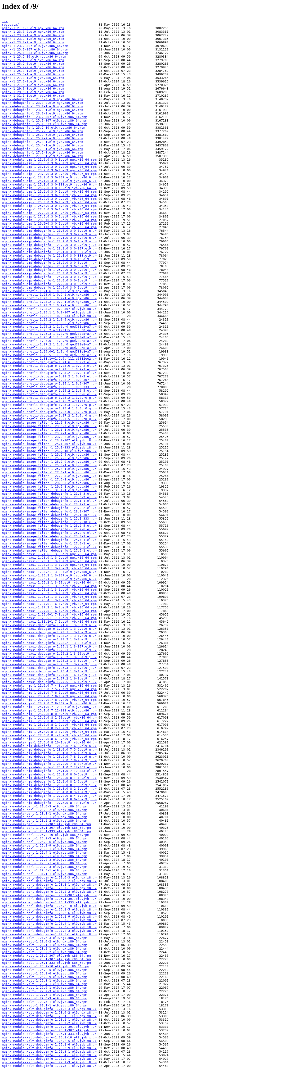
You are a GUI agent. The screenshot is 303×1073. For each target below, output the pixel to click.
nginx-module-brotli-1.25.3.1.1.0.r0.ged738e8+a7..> (49, 333)
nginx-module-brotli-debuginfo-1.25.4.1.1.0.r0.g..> (49, 408)
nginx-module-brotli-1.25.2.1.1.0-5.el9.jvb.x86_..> (49, 319)
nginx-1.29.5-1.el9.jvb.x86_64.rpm (33, 92)
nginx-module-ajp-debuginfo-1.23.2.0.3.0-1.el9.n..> (49, 241)
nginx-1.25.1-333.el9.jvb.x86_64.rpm (35, 53)
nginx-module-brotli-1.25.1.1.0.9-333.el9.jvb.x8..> (49, 316)
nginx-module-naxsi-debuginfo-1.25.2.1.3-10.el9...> (49, 653)
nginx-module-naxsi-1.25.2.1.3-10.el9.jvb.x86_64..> (49, 582)
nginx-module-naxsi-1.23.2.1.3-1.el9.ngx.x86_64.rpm (49, 564)
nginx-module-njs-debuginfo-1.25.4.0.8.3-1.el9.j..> (49, 792)
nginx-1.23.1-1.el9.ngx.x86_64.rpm (33, 35)
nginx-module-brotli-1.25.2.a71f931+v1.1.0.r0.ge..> (49, 330)
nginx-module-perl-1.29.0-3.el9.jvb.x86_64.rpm (44, 867)
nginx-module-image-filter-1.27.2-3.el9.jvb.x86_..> (49, 476)
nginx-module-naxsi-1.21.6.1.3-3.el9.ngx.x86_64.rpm (49, 554)
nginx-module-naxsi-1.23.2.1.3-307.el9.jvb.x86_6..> (49, 572)
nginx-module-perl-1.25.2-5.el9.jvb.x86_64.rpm (44, 838)
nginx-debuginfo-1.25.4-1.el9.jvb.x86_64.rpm (42, 145)
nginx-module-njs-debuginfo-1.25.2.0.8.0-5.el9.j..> (49, 774)
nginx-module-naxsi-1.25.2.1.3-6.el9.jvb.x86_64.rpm (49, 589)
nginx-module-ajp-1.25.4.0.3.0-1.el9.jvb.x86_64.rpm (49, 206)
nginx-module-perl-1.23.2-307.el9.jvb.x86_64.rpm (46, 824)
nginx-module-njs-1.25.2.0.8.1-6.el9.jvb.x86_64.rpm (49, 721)
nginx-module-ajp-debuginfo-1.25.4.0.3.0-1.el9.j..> (49, 277)
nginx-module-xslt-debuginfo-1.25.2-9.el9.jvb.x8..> (49, 1048)
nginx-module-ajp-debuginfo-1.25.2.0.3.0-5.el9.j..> (49, 262)
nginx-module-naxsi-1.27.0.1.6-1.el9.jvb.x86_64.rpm (49, 604)
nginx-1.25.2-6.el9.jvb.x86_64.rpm (33, 63)
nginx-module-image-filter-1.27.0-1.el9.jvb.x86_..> (49, 472)
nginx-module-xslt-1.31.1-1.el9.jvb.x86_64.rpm (44, 1005)
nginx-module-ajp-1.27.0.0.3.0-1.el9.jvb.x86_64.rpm (49, 209)
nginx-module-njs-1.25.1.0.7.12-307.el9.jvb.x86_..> (49, 707)
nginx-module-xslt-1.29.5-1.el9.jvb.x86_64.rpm (44, 1002)
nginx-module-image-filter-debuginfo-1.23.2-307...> (49, 511)
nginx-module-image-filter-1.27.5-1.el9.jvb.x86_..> (49, 479)
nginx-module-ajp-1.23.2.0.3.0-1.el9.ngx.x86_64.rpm (49, 170)
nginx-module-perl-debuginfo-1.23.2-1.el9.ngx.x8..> (49, 888)
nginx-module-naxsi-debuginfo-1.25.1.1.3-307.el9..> (49, 646)
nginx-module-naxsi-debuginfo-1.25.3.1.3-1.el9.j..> (49, 668)
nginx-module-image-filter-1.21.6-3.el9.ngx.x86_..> (49, 422)
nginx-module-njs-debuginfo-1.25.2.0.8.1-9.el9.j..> (49, 785)
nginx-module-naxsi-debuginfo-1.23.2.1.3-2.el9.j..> (49, 639)
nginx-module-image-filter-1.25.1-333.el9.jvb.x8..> (49, 447)
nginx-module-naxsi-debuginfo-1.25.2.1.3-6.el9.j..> (49, 660)
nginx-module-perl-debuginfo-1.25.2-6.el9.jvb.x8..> (49, 913)
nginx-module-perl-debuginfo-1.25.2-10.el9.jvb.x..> (49, 906)
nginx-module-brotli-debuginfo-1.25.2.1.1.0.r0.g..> (49, 397)
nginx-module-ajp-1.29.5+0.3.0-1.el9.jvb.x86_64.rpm (49, 223)
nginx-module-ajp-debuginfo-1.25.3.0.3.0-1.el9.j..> (49, 273)
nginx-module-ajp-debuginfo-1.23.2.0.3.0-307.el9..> (49, 248)
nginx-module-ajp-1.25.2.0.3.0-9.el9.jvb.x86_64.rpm (49, 198)
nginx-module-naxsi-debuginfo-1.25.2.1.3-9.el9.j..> (49, 664)
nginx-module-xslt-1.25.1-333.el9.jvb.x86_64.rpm (46, 962)
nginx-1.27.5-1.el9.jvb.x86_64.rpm (33, 85)
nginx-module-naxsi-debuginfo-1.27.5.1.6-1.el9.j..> (49, 682)
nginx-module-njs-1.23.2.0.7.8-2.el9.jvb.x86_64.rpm (49, 700)
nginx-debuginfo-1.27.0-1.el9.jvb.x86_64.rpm (42, 149)
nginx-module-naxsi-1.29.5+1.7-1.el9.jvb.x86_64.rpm (49, 618)
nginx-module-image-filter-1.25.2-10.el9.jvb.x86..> (49, 451)
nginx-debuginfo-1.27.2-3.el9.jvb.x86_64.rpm (42, 152)
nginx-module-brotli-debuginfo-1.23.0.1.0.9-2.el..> (49, 365)
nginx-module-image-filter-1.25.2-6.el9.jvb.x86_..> (49, 458)
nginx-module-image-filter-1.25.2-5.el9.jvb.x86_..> (49, 454)
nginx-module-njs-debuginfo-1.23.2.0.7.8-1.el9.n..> (49, 756)
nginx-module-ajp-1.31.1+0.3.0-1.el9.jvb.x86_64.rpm (49, 227)
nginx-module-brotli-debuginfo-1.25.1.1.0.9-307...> (49, 383)
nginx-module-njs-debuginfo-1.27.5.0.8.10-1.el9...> (49, 803)
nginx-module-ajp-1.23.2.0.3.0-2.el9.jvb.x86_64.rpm (49, 174)
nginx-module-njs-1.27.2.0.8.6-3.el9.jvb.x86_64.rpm (49, 739)
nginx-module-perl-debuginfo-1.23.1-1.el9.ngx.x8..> (49, 884)
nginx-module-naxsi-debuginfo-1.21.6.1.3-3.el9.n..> (49, 625)
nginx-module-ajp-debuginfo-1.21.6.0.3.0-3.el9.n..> (49, 230)
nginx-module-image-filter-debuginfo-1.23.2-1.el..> (49, 504)
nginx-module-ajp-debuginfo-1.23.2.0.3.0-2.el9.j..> (49, 245)
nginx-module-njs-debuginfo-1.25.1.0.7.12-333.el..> (49, 771)
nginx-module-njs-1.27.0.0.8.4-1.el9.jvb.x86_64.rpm (49, 735)
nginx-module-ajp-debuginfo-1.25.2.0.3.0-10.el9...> (49, 259)
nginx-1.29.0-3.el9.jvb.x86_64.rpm (33, 88)
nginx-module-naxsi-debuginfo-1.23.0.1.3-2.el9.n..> (49, 628)
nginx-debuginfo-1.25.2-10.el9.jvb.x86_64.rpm (43, 127)
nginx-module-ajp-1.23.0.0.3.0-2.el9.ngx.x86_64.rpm (49, 163)
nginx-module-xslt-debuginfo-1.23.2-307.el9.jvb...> (49, 1026)
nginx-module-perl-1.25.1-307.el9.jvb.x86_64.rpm (46, 827)
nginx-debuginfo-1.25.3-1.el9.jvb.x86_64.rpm (42, 142)
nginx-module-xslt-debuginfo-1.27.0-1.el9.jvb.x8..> (49, 1058)
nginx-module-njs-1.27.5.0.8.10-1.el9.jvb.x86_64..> (49, 742)
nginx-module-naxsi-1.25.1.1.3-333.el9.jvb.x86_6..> (49, 579)
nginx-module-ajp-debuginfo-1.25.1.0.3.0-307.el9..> (49, 252)
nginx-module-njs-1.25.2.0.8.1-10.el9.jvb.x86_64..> (49, 717)
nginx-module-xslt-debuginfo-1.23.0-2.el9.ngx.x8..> (49, 1012)
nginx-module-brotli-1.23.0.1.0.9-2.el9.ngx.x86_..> (49, 294)
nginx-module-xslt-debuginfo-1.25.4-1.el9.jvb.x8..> (49, 1055)
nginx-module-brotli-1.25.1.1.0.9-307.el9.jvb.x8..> (49, 312)
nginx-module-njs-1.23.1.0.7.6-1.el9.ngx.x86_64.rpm (49, 692)
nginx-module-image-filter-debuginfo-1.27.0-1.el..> (49, 543)
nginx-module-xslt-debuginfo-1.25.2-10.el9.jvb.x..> (49, 1037)
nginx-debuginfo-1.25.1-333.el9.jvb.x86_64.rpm (44, 124)
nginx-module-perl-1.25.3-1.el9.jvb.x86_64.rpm (44, 849)
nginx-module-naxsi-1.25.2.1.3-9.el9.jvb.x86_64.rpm (49, 593)
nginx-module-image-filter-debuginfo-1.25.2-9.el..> (49, 532)
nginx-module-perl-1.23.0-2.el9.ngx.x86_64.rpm (44, 810)
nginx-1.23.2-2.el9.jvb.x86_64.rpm (33, 42)
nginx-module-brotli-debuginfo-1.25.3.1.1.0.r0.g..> (49, 405)
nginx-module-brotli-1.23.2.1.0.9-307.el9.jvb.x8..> (49, 309)
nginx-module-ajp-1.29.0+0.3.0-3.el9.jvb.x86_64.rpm (49, 220)
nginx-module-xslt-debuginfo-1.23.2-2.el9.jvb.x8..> (49, 1023)
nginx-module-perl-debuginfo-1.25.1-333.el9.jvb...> (49, 902)
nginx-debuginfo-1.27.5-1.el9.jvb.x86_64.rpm (42, 156)
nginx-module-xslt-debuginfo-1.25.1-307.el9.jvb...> (49, 1030)
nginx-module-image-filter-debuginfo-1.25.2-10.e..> (49, 522)
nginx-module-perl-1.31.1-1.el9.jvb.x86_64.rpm (44, 874)
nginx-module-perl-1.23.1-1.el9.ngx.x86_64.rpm (44, 813)
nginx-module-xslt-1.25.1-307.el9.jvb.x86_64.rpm (46, 959)
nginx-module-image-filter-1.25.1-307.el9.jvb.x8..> (49, 444)
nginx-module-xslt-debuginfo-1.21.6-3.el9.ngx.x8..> (49, 1009)
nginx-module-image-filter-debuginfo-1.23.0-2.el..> (49, 497)
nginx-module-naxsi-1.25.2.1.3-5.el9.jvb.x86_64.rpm (49, 586)
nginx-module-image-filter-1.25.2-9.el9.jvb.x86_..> (49, 461)
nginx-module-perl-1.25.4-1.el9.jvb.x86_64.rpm (44, 852)
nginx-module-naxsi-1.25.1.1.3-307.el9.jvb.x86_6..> (49, 575)
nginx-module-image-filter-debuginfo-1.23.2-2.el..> (49, 508)
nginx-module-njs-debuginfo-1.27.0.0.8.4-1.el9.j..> (49, 795)
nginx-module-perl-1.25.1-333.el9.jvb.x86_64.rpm (46, 831)
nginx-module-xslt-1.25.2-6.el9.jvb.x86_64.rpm (44, 973)
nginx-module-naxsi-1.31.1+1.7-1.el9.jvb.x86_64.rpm (49, 621)
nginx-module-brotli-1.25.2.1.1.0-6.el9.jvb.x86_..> (49, 323)
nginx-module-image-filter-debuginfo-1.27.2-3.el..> (49, 547)
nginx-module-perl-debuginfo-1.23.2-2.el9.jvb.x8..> (49, 891)
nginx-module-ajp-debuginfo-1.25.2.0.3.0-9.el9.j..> (49, 270)
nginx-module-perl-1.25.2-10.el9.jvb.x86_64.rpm (45, 835)
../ (5, 21)
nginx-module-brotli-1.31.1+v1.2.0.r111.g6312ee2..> (49, 358)
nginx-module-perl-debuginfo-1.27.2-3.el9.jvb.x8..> (49, 931)
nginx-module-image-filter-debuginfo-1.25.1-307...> (49, 515)
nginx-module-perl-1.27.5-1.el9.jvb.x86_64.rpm (44, 863)
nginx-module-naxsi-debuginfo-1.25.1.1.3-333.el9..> (49, 650)
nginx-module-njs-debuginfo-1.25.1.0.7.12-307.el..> (49, 767)
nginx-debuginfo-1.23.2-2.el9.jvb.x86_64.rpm (42, 113)
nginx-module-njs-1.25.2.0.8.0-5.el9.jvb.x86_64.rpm (49, 714)
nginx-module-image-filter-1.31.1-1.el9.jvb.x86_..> (49, 490)
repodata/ (10, 24)
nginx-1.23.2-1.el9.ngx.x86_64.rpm (33, 39)
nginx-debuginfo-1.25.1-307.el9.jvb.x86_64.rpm (44, 120)
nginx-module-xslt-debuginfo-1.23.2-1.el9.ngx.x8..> (49, 1019)
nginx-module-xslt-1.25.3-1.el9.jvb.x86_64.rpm (44, 980)
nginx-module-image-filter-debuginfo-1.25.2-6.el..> (49, 529)
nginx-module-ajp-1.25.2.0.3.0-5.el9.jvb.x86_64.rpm (49, 191)
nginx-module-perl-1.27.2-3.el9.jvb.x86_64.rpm (44, 859)
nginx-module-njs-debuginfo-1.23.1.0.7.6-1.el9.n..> (49, 753)
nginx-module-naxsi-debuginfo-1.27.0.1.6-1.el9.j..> (49, 675)
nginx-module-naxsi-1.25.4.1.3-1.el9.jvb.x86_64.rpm (49, 600)
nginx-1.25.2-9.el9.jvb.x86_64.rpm (33, 67)
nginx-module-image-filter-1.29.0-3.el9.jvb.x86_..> (49, 483)
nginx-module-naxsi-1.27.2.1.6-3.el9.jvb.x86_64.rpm (49, 607)
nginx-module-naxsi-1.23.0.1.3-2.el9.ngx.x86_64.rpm (49, 557)
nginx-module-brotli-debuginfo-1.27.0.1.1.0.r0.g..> (49, 412)
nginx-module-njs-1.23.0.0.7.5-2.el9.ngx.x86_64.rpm (49, 689)
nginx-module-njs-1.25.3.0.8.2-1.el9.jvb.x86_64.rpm (49, 728)
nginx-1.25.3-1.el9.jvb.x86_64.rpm (33, 70)
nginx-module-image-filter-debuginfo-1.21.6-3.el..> (49, 493)
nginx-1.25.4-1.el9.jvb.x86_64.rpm (33, 74)
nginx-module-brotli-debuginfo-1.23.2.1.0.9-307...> (49, 380)
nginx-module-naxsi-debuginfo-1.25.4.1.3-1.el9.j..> (49, 671)
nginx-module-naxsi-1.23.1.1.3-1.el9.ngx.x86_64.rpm (49, 561)
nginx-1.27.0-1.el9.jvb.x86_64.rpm (33, 78)
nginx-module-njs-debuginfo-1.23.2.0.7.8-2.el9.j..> (49, 760)
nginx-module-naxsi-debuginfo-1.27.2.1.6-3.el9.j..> (49, 678)
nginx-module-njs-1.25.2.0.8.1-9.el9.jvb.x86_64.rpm (49, 724)
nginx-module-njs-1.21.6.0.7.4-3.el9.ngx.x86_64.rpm (49, 685)
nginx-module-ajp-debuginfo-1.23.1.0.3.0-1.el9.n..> (49, 238)
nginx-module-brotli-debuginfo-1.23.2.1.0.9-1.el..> (49, 373)
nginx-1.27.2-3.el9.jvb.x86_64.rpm (33, 81)
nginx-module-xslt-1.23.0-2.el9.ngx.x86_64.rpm (44, 941)
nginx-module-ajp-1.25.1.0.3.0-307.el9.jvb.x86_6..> (49, 181)
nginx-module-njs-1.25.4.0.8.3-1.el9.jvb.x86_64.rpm (49, 731)
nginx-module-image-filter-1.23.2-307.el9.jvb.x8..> (49, 440)
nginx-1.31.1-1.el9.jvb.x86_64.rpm (33, 95)
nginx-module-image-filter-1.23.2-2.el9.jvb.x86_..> (49, 437)
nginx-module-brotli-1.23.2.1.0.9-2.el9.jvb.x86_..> (49, 305)
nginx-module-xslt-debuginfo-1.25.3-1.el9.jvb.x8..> (49, 1051)
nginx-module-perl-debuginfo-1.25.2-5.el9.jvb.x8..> (49, 909)
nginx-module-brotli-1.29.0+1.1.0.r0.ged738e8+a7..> (49, 351)
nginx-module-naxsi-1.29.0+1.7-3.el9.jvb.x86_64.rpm (49, 614)
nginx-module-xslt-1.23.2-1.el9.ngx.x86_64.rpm (44, 948)
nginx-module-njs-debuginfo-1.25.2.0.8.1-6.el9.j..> (49, 781)
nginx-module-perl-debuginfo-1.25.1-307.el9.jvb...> (49, 899)
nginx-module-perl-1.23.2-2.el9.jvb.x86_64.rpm (44, 820)
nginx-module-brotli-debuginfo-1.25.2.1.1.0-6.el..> (49, 394)
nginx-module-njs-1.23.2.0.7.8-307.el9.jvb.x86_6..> (49, 703)
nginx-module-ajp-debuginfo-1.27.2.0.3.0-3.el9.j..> (49, 284)
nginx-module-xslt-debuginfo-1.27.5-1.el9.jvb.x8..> (49, 1066)
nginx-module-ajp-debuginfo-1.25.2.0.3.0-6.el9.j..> (49, 266)
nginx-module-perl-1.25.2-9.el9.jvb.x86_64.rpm (44, 845)
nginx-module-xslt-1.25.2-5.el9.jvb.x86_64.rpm (44, 970)
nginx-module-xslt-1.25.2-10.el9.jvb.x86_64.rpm (45, 966)
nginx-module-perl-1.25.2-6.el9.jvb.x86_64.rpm (44, 842)
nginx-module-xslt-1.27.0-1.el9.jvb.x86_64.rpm (44, 987)
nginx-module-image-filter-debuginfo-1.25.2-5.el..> (49, 525)
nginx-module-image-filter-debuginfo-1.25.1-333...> (49, 518)
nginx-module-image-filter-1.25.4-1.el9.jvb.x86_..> (49, 469)
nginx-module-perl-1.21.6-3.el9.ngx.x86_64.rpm (44, 806)
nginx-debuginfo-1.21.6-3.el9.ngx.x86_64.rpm (42, 99)
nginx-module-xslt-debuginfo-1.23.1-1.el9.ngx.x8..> (49, 1016)
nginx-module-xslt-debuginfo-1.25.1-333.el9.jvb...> (49, 1034)
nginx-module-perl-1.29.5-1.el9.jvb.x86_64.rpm (44, 870)
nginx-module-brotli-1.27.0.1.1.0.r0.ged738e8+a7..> (49, 341)
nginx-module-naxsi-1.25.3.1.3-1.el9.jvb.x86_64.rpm (49, 596)
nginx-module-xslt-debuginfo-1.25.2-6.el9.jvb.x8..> (49, 1044)
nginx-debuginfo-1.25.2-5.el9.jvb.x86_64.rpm (42, 131)
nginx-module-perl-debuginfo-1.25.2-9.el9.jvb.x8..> (49, 916)
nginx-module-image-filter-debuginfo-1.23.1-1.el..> (49, 501)
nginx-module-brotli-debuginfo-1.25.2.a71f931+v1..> (49, 401)
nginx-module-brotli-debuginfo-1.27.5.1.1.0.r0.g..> (49, 419)
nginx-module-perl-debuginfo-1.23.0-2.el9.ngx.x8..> (49, 881)
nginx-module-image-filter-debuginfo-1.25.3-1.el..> (49, 536)
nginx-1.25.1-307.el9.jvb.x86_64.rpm (35, 49)
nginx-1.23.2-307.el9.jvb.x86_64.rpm (35, 46)
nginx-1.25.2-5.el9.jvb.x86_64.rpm (33, 60)
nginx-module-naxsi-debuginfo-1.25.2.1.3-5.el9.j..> (49, 657)
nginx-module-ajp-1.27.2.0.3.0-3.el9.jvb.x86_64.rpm (49, 213)
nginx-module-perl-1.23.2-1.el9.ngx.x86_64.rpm (44, 817)
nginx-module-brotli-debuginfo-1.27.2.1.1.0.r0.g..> (49, 415)
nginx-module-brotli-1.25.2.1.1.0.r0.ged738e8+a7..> (49, 326)
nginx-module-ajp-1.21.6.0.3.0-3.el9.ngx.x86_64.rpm (49, 159)
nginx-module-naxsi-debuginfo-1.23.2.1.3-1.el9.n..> (49, 636)
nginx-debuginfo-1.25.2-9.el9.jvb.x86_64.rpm (42, 138)
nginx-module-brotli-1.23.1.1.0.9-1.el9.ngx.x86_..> (49, 298)
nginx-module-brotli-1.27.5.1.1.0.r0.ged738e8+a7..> (49, 348)
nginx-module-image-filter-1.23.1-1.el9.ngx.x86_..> (49, 429)
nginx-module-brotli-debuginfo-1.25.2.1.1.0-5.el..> (49, 390)
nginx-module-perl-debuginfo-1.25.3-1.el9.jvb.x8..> (49, 920)
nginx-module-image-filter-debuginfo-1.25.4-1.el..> (49, 540)
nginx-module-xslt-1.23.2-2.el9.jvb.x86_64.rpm (44, 952)
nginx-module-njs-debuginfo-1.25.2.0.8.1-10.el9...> (49, 778)
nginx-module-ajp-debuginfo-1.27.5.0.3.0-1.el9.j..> (49, 287)
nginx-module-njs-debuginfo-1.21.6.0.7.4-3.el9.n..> (49, 746)
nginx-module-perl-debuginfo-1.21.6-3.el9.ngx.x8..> (49, 877)
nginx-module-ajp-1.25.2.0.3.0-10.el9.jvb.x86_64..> (49, 188)
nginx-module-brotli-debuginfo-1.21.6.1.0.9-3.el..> (49, 362)
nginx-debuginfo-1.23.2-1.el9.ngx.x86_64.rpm (42, 110)
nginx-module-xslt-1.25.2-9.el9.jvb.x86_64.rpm (44, 977)
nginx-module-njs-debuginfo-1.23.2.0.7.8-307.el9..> (49, 763)
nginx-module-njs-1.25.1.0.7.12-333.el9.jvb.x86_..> (49, 710)
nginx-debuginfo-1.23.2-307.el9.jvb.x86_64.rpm (44, 117)
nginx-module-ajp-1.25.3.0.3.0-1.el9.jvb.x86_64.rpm (49, 202)
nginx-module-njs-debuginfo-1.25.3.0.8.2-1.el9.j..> (49, 788)
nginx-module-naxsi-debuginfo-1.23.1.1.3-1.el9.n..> (49, 632)
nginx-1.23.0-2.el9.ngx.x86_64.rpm (33, 31)
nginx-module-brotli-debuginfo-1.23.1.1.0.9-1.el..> (49, 369)
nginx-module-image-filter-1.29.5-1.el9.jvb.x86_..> (49, 486)
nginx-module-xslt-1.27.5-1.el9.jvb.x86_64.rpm (44, 994)
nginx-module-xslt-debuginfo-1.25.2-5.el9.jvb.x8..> (49, 1041)
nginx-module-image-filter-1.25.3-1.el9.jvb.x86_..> (49, 465)
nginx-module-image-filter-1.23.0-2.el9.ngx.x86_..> (49, 426)
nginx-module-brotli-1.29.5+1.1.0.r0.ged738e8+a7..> (49, 355)
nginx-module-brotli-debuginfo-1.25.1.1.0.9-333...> (49, 387)
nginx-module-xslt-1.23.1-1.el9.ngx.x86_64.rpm (44, 945)
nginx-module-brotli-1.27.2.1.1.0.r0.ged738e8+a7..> (49, 344)
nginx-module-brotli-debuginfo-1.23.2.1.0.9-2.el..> (49, 376)
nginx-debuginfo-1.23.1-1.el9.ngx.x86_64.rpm (42, 106)
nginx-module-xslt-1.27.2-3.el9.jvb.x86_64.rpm (44, 991)
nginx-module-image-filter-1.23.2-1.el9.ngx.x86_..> (49, 433)
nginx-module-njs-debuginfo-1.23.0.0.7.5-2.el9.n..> (49, 749)
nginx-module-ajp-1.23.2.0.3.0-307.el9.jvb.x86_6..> (49, 177)
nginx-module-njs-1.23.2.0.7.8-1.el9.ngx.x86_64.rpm (49, 696)
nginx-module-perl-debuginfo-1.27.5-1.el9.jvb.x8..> (49, 934)
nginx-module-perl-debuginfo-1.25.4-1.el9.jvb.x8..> (49, 923)
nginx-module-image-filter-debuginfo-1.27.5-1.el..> (49, 550)
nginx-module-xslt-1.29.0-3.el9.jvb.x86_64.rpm (44, 998)
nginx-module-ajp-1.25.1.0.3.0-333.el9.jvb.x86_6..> (49, 184)
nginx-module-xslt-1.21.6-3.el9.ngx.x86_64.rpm (44, 938)
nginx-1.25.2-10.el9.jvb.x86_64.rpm (34, 56)
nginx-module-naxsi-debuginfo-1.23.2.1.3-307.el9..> (49, 643)
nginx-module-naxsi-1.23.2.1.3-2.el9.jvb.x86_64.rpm (49, 568)
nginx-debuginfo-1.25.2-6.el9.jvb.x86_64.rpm (42, 134)
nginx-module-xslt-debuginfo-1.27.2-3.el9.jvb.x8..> (49, 1062)
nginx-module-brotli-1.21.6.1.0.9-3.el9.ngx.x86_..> (49, 291)
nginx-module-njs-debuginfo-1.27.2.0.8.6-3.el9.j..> (49, 799)
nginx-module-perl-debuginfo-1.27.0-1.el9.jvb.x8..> (49, 927)
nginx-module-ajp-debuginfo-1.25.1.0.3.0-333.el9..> (49, 255)
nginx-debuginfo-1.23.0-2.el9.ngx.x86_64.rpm (42, 102)
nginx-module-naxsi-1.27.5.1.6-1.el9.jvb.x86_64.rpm (49, 611)
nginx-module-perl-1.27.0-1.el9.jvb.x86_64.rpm (44, 856)
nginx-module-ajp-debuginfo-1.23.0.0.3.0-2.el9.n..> (49, 234)
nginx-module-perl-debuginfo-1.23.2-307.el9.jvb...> (49, 895)
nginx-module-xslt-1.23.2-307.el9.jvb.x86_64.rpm (46, 955)
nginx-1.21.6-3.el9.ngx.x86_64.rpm (33, 28)
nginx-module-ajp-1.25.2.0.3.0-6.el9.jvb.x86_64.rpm (49, 195)
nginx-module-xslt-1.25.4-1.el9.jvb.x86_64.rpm (44, 984)
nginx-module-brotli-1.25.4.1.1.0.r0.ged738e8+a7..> (49, 337)
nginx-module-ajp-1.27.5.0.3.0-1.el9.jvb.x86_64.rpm (49, 216)
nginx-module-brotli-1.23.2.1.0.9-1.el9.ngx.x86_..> (49, 301)
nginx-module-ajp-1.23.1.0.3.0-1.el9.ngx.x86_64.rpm (49, 166)
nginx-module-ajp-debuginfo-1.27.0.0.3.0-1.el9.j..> (49, 280)
